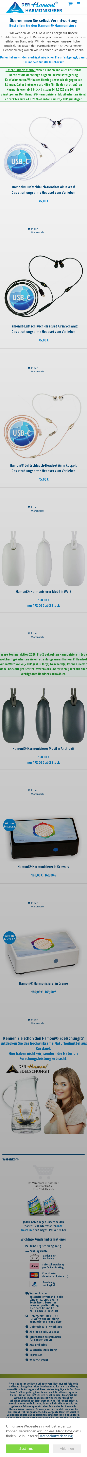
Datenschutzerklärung (55, 1436)
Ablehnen (67, 1448)
